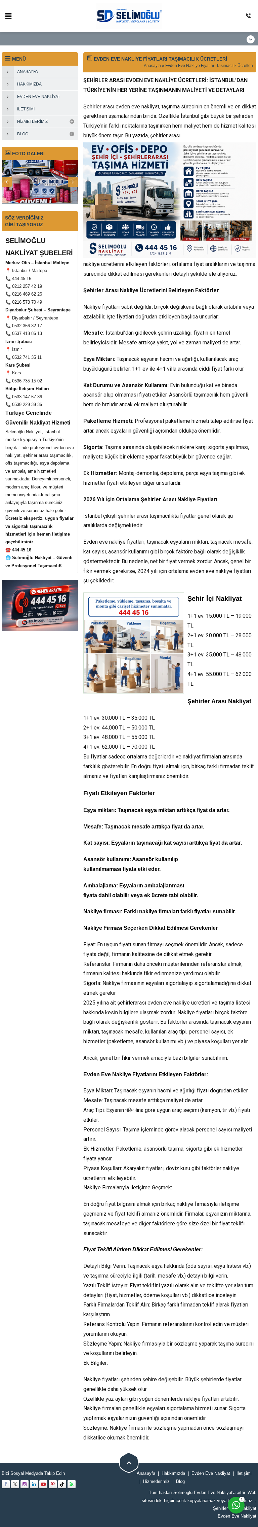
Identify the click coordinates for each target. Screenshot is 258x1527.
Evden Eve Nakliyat (237, 1516)
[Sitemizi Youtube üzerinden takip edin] (43, 1484)
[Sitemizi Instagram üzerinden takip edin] (24, 1484)
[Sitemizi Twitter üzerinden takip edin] (15, 1484)
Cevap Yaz (194, 1458)
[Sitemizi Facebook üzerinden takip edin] (6, 1484)
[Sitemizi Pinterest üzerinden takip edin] (53, 1484)
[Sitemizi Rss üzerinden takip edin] (72, 1484)
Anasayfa (152, 65)
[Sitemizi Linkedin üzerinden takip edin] (34, 1484)
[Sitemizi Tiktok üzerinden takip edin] (62, 1484)
